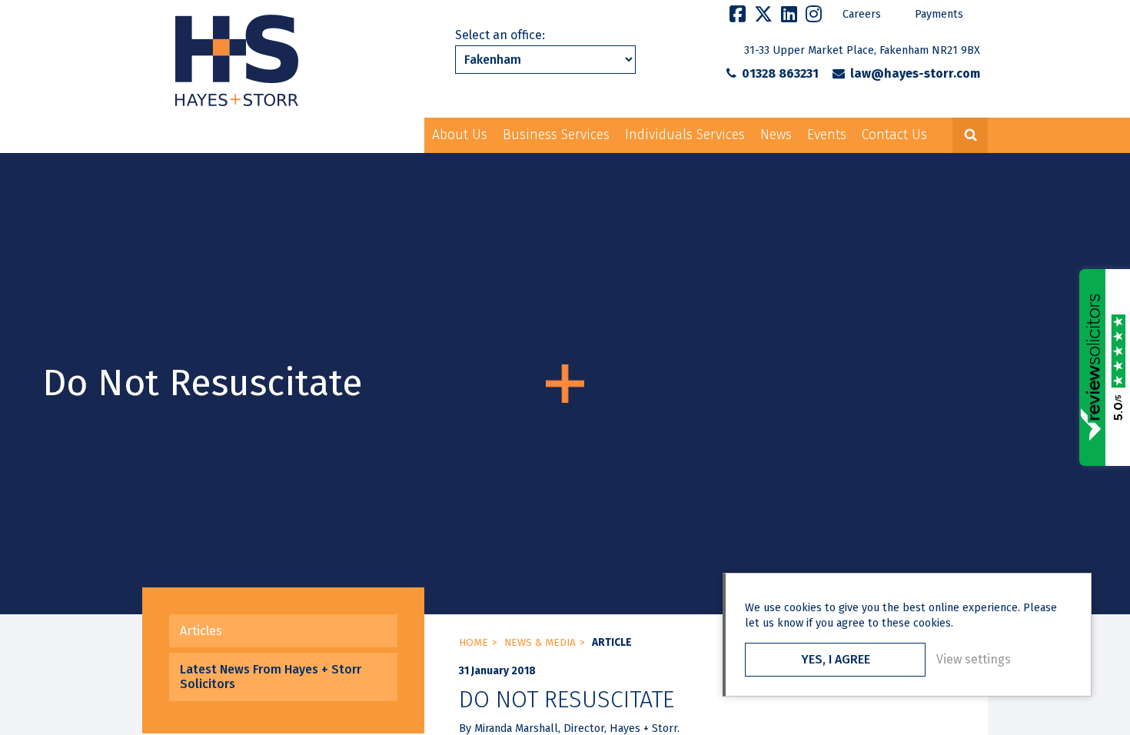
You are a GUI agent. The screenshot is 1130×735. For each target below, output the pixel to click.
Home (473, 642)
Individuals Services (685, 135)
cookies (803, 607)
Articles (201, 631)
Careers (862, 14)
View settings (973, 659)
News (776, 135)
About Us (459, 135)
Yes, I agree (835, 659)
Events (826, 135)
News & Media (540, 642)
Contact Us (894, 135)
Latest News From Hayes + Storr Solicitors (270, 676)
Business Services (556, 135)
